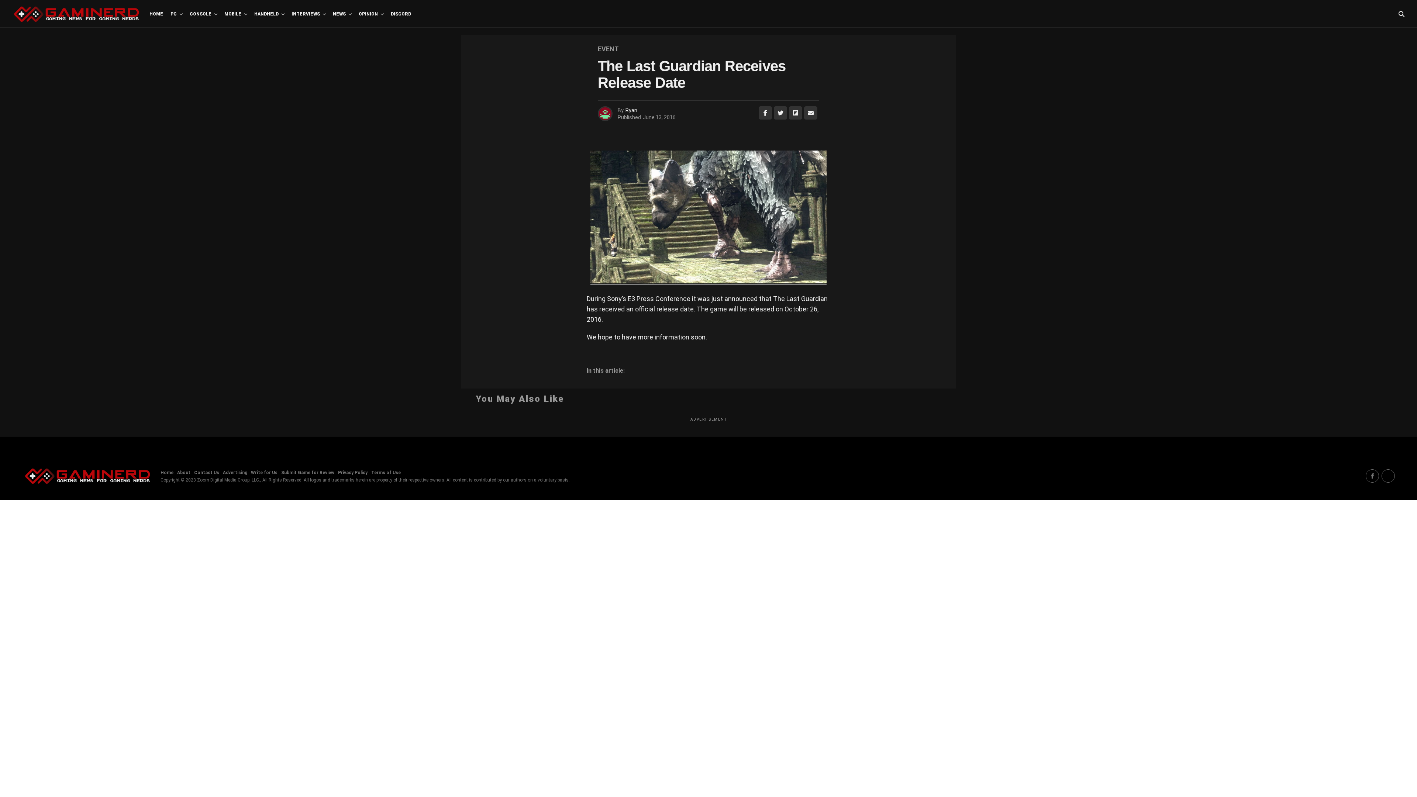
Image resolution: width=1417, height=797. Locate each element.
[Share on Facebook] (765, 113)
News (339, 14)
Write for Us (264, 472)
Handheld (266, 14)
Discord (401, 14)
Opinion (368, 14)
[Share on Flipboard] (795, 113)
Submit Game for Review (307, 472)
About (183, 472)
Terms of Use (386, 472)
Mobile (232, 14)
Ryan (631, 110)
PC (173, 14)
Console (200, 14)
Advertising (235, 472)
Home (156, 14)
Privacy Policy (353, 472)
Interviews (306, 14)
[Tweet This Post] (780, 113)
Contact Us (206, 472)
